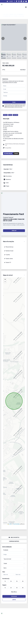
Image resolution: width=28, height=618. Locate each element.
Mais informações (8, 241)
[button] (2, 38)
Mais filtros (14, 591)
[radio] (5, 581)
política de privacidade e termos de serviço (13, 107)
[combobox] (14, 550)
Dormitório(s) (5, 578)
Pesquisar (14, 596)
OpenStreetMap (16, 524)
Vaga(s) (4, 585)
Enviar (14, 102)
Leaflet (10, 524)
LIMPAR (14, 599)
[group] (14, 581)
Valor (3, 571)
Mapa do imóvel (8, 275)
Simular (14, 230)
